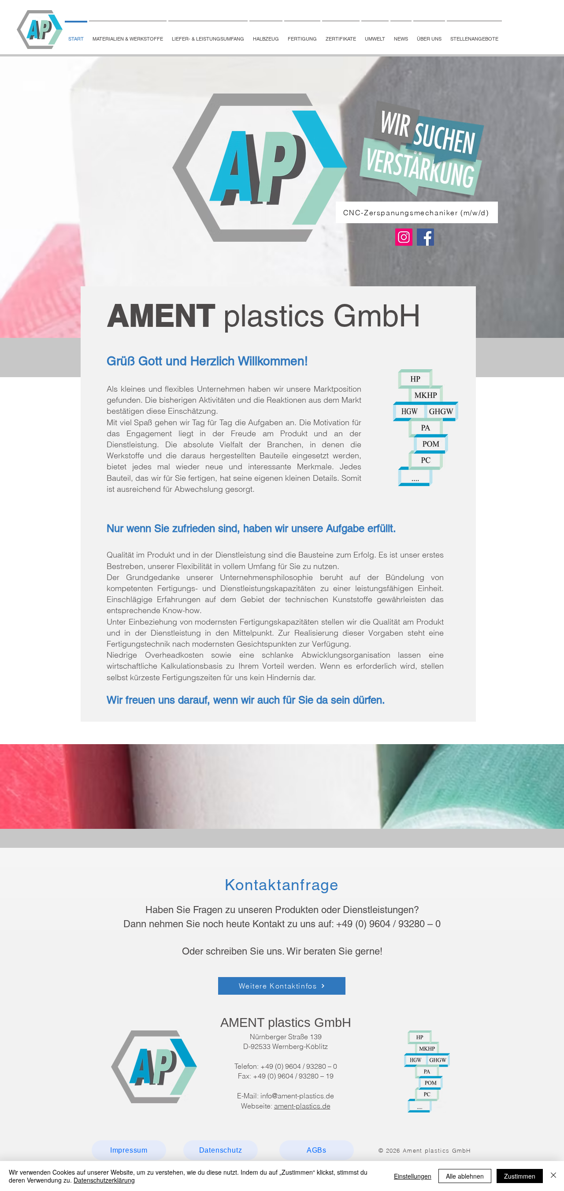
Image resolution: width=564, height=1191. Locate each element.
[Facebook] (425, 237)
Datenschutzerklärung (104, 1180)
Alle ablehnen (465, 1176)
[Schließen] (553, 1176)
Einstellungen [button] (412, 1176)
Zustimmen (519, 1176)
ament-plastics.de (302, 1105)
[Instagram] (403, 237)
